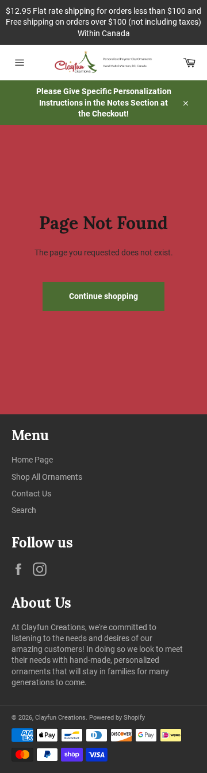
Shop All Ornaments (47, 476)
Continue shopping (103, 296)
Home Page (32, 459)
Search (24, 510)
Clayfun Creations (60, 717)
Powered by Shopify (117, 717)
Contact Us (31, 493)
